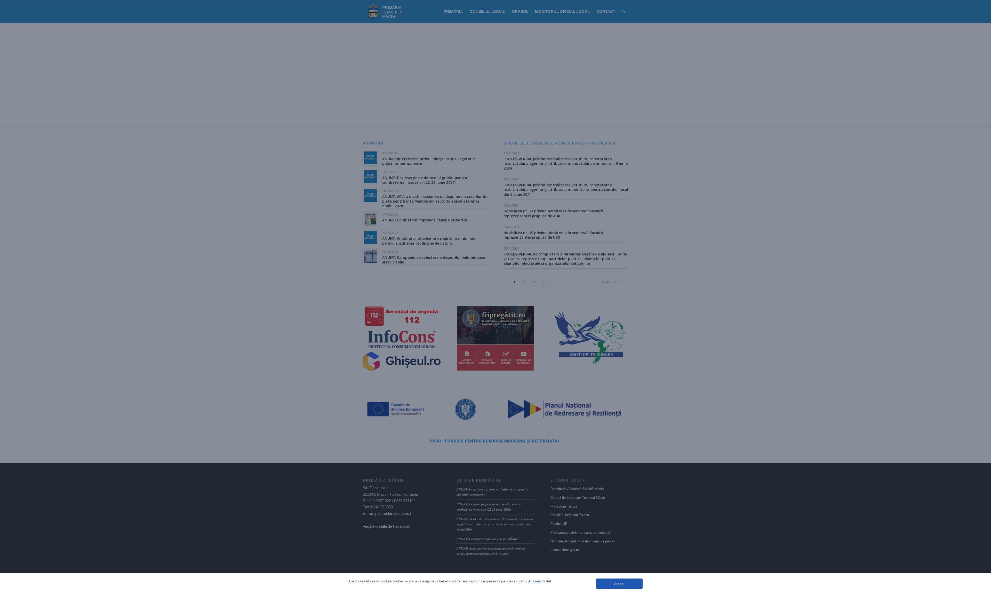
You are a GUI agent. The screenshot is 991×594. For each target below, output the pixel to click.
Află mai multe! (539, 581)
